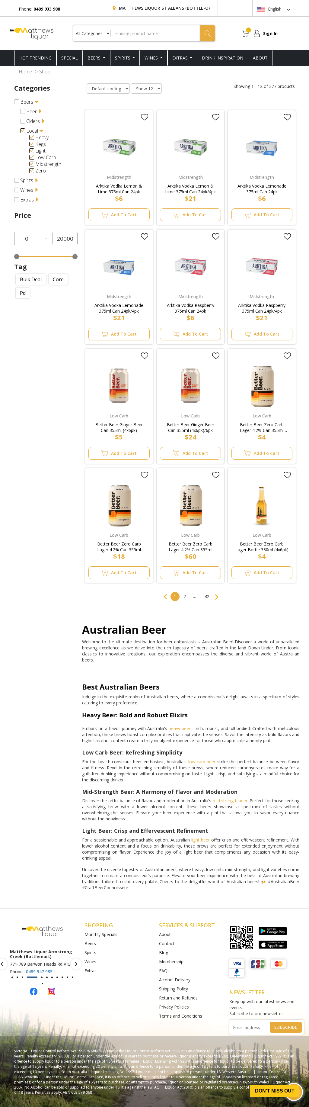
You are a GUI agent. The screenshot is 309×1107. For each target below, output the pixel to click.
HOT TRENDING (35, 58)
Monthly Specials (100, 934)
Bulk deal (31, 279)
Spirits (123, 58)
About (165, 934)
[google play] (273, 931)
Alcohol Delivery (174, 980)
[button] (12, 977)
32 (207, 596)
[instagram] (51, 991)
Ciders (33, 121)
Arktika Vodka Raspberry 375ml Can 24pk (190, 308)
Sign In (270, 33)
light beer (200, 840)
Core (58, 279)
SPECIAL (69, 58)
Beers (95, 58)
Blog (163, 952)
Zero (40, 170)
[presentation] (76, 964)
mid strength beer (230, 800)
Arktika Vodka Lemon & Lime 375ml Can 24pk (119, 189)
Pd (23, 293)
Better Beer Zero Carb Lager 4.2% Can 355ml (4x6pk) (262, 427)
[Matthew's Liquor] (31, 33)
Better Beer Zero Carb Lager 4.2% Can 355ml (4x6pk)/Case (190, 546)
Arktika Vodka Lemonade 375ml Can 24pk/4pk (118, 308)
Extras (180, 58)
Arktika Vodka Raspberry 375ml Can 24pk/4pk (261, 308)
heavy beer (179, 728)
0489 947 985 (39, 971)
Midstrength (48, 164)
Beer (31, 111)
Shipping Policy (173, 989)
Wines (152, 58)
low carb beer (202, 761)
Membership (171, 961)
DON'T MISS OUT (275, 1090)
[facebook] (33, 991)
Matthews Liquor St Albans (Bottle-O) (164, 8)
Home (25, 71)
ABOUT (260, 58)
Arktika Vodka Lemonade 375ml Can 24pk (261, 189)
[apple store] (273, 945)
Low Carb (45, 157)
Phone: (39, 9)
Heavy (42, 137)
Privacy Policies (174, 1007)
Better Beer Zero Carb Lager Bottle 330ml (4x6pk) (261, 546)
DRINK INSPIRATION (222, 58)
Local (32, 130)
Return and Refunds (178, 998)
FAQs (164, 970)
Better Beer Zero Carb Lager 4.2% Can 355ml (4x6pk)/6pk (119, 546)
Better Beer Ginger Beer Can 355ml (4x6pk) (119, 427)
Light (40, 150)
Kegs (40, 144)
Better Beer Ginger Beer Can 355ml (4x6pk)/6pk (190, 427)
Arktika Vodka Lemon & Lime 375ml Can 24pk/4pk (190, 189)
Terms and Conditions (180, 1016)
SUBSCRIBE (285, 1027)
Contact (166, 943)
